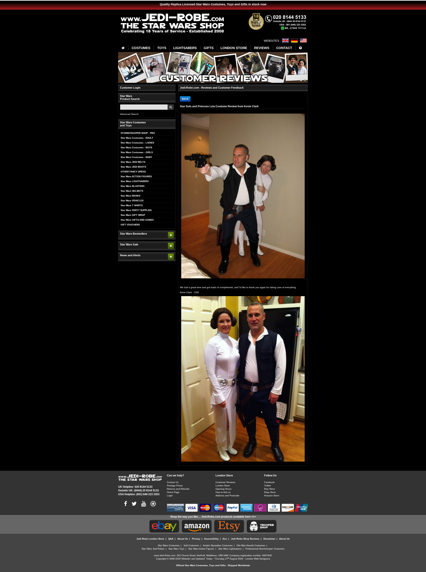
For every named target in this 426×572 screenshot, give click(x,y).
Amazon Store (271, 495)
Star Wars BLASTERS (132, 186)
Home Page (173, 492)
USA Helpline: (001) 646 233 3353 (138, 494)
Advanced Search (129, 114)
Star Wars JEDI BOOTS (133, 166)
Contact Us (173, 482)
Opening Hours (223, 489)
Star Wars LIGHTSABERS (135, 181)
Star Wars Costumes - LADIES (137, 142)
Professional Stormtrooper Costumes (264, 548)
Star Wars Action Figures (201, 548)
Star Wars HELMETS (132, 191)
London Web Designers (257, 558)
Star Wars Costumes (168, 545)
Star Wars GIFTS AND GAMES (137, 219)
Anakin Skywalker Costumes (218, 545)
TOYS (161, 48)
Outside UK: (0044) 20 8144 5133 (138, 490)
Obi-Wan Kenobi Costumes (251, 545)
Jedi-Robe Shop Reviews (245, 538)
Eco (225, 538)
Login (170, 495)
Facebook (269, 482)
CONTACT (284, 48)
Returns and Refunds (178, 489)
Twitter (267, 485)
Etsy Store (269, 489)
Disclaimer (269, 538)
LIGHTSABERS (185, 48)
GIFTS (208, 48)
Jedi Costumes (191, 545)
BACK (185, 99)
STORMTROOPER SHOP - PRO (138, 133)
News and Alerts (130, 255)
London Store (222, 485)
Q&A (170, 538)
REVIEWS (261, 48)
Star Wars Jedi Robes (153, 548)
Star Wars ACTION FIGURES (136, 176)
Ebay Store (270, 492)
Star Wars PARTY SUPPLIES (136, 210)
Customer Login (130, 87)
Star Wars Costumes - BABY (136, 157)
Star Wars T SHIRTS (132, 205)
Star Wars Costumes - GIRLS (137, 152)
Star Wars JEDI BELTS (133, 162)
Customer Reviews (225, 482)
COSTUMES (141, 48)
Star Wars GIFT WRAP (133, 215)
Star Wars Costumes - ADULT (137, 138)
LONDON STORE (233, 48)
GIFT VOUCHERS (130, 224)
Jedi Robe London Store (150, 538)
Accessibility (211, 538)
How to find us (222, 492)
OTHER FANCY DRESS (133, 171)
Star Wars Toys (176, 548)
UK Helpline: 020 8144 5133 (135, 486)
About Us (182, 538)
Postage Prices (175, 485)
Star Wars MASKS (130, 195)
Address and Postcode (227, 495)
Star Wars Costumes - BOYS (136, 147)
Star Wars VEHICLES (132, 200)
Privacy (196, 538)
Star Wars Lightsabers (229, 548)
